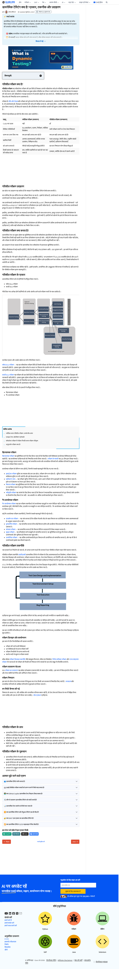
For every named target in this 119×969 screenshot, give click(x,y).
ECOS (7, 939)
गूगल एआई (35, 834)
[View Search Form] (106, 2)
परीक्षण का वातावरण (11, 670)
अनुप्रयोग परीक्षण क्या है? (13, 444)
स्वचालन (68, 681)
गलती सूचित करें (41, 841)
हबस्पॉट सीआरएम (10, 941)
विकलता (17, 834)
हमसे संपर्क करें (9, 923)
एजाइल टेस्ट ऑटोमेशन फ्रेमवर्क (15, 437)
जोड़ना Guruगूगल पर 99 (44, 12)
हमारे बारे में (8, 920)
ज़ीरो (6, 950)
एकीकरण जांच (10, 479)
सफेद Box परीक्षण (8, 365)
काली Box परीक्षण (8, 375)
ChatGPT (8, 834)
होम (20, 2)
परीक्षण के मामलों (53, 458)
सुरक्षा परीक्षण (10, 532)
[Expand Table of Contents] (41, 76)
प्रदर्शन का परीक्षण (12, 518)
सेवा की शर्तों (78, 960)
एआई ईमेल (99, 2)
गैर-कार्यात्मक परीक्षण (9, 503)
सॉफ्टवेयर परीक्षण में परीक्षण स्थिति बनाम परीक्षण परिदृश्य (22, 441)
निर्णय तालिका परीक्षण (59, 659)
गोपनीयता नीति (51, 960)
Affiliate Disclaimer (65, 960)
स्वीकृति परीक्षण (11, 492)
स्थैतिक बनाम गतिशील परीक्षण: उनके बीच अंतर (19, 433)
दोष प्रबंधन (37, 695)
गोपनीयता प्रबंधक (102, 962)
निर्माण (7, 944)
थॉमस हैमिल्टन (12, 12)
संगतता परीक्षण (10, 529)
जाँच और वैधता (13, 101)
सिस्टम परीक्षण (10, 484)
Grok (26, 834)
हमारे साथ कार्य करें (11, 925)
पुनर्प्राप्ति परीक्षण (11, 524)
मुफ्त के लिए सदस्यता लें (72, 891)
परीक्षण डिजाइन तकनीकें (17, 659)
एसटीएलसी (22, 554)
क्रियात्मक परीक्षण (8, 456)
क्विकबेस (7, 947)
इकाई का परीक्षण (11, 473)
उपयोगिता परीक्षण (11, 537)
